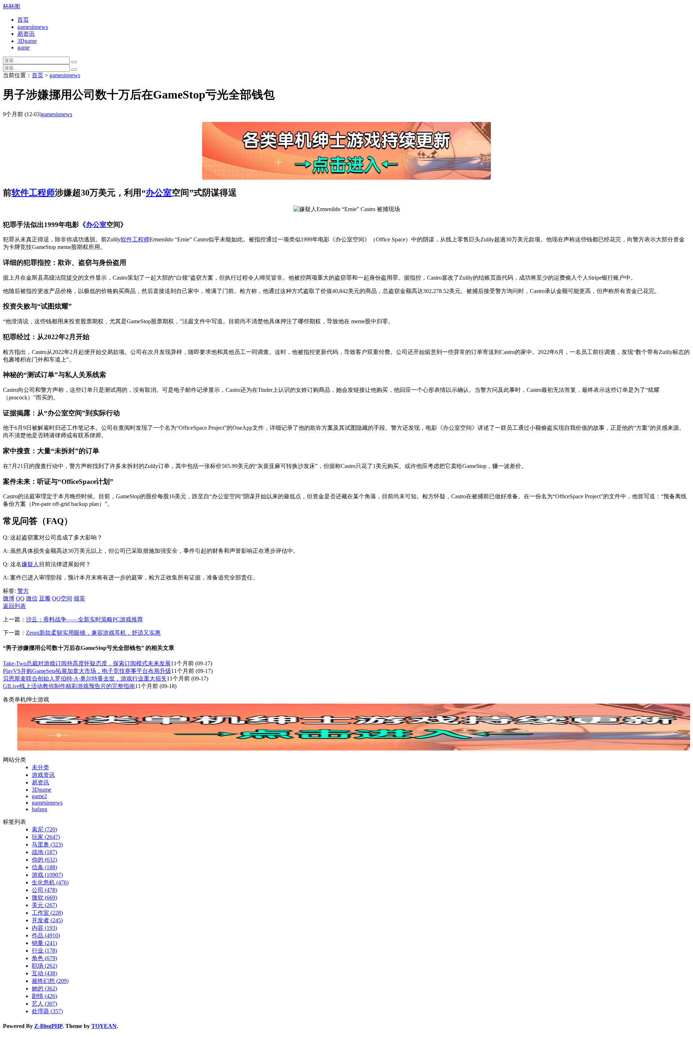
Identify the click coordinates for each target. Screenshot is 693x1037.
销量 (44, 943)
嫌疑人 (30, 564)
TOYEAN (104, 1026)
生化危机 (50, 882)
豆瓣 (45, 598)
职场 (44, 966)
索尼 (44, 829)
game (23, 47)
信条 (44, 867)
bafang (39, 809)
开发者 (47, 920)
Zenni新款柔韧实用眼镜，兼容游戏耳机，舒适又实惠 (93, 633)
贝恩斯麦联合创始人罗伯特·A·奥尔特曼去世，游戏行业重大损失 (85, 678)
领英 (79, 598)
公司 (44, 890)
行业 (44, 951)
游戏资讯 (43, 775)
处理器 (47, 1011)
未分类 (40, 767)
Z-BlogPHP (48, 1026)
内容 (44, 928)
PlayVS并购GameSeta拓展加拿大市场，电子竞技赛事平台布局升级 (87, 671)
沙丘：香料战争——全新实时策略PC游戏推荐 (84, 619)
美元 (44, 905)
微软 (44, 897)
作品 (46, 935)
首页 (23, 20)
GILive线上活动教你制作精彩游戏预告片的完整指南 (69, 686)
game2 (39, 796)
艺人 (44, 1004)
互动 (44, 973)
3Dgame (27, 41)
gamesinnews (32, 27)
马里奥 (47, 844)
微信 (32, 598)
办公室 (159, 192)
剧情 (44, 996)
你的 (44, 860)
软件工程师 (33, 192)
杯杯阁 (11, 6)
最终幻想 (50, 981)
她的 (44, 988)
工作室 (47, 913)
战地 (44, 852)
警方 (23, 591)
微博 (8, 598)
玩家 (46, 837)
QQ (20, 598)
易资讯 (26, 34)
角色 (44, 958)
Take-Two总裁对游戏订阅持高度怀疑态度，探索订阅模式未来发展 (87, 663)
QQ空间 (62, 598)
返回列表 (14, 606)
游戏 (47, 875)
